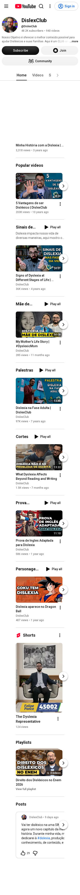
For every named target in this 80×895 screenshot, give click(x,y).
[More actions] (60, 204)
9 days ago (51, 817)
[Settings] (50, 6)
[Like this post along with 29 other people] (23, 853)
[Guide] (6, 6)
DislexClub (22, 284)
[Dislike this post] (35, 853)
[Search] (41, 6)
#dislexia (43, 838)
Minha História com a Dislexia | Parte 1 (40, 145)
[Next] (63, 186)
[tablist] (40, 75)
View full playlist (26, 789)
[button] (57, 75)
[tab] (21, 75)
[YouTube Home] (25, 6)
